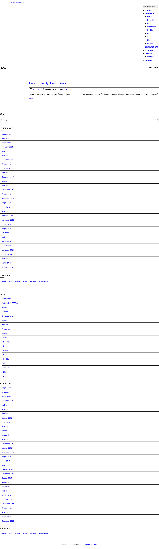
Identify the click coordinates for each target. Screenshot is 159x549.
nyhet (10, 281)
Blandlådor (151, 26)
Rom (149, 33)
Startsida (5, 307)
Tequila (6, 367)
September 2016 (8, 198)
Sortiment (150, 13)
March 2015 (6, 241)
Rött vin (150, 23)
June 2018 (6, 168)
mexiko (3, 281)
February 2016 (7, 215)
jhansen (65, 89)
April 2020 (6, 155)
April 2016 (6, 211)
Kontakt (149, 60)
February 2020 (7, 160)
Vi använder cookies (89, 544)
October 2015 (7, 224)
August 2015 (6, 228)
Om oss (148, 53)
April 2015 (6, 237)
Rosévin (150, 20)
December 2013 (8, 267)
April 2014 (6, 258)
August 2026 (6, 134)
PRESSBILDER (20, 2)
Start (148, 10)
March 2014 (6, 263)
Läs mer (31, 98)
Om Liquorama (7, 316)
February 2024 (7, 147)
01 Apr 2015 (35, 89)
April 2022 (6, 151)
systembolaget (43, 281)
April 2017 (6, 185)
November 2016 (8, 190)
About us (150, 56)
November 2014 (8, 250)
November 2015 (8, 220)
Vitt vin (149, 16)
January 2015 (7, 245)
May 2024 (5, 138)
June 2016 (6, 207)
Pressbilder (6, 329)
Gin (148, 36)
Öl (4, 376)
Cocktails (150, 30)
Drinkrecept (151, 47)
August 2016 (6, 202)
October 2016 (7, 194)
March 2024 (6, 142)
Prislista (150, 43)
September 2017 (8, 177)
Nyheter (149, 50)
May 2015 (5, 232)
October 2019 (7, 164)
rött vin (25, 281)
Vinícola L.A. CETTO (10, 303)
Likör (149, 40)
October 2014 (7, 254)
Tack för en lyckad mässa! (48, 82)
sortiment (33, 281)
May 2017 (5, 181)
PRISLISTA (12, 2)
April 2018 (6, 172)
